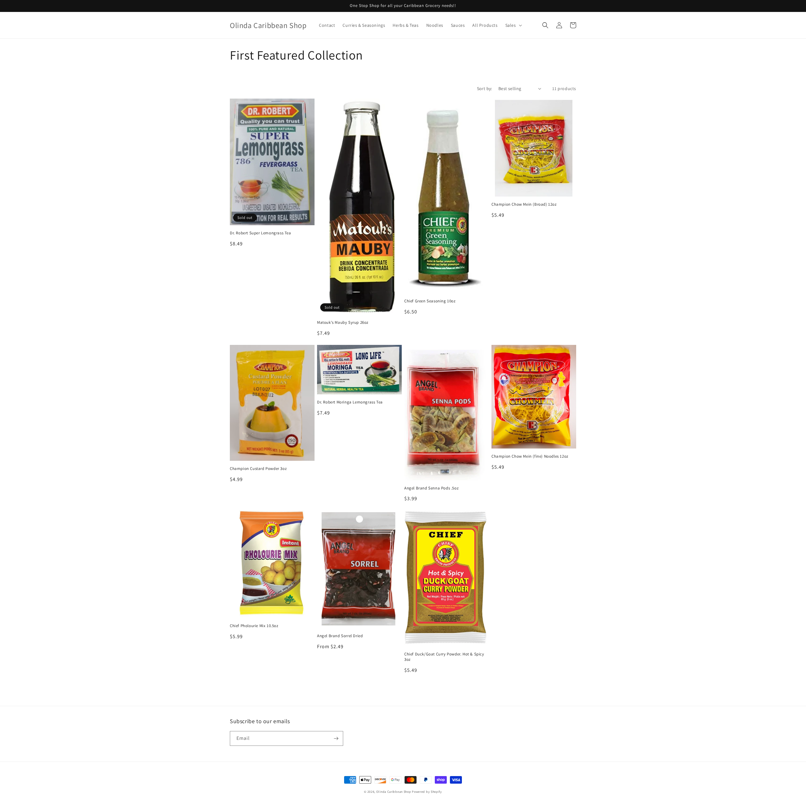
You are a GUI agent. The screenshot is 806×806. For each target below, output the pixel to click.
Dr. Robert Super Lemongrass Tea (260, 233)
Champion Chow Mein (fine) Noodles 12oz (529, 456)
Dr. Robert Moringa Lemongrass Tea (350, 402)
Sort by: (484, 88)
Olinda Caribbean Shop (393, 792)
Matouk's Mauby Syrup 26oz (342, 322)
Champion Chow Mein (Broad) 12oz (524, 204)
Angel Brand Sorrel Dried (340, 635)
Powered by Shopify (427, 792)
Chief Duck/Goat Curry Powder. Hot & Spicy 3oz (444, 657)
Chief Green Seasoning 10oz (430, 301)
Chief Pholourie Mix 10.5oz (254, 625)
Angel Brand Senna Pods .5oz (431, 488)
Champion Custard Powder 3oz (258, 468)
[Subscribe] (336, 738)
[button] (513, 25)
